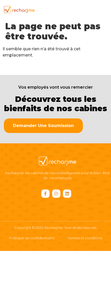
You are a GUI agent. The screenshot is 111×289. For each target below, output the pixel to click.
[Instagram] (56, 193)
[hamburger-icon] (98, 9)
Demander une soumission (43, 125)
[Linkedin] (67, 193)
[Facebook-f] (45, 193)
